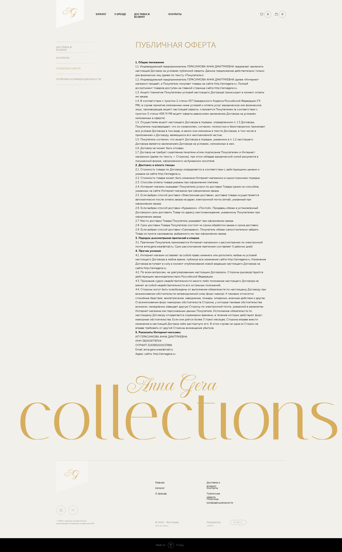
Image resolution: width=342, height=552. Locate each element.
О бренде (120, 14)
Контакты (175, 14)
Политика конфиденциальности (78, 79)
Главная (159, 482)
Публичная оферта (68, 69)
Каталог (101, 14)
